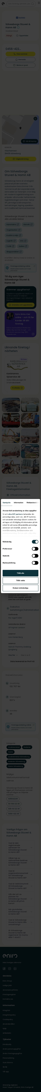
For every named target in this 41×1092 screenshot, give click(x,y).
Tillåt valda (20, 580)
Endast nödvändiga (20, 588)
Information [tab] (18, 503)
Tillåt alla (20, 573)
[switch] (35, 549)
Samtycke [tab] (6, 503)
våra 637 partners (15, 514)
